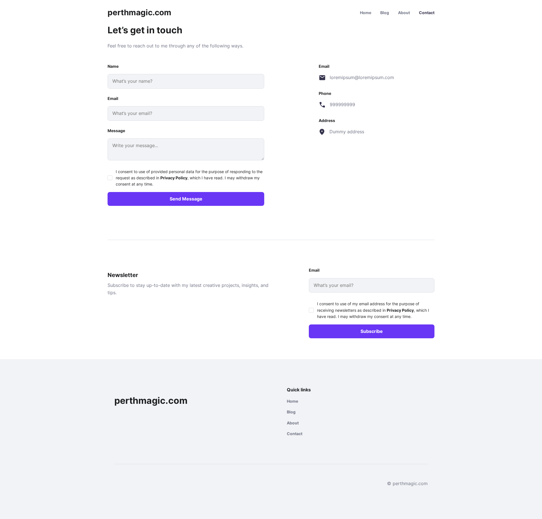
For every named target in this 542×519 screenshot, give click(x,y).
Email (113, 98)
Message (116, 130)
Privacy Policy (173, 177)
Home (365, 12)
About (404, 12)
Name (113, 66)
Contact (426, 12)
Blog (384, 12)
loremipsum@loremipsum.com (362, 77)
